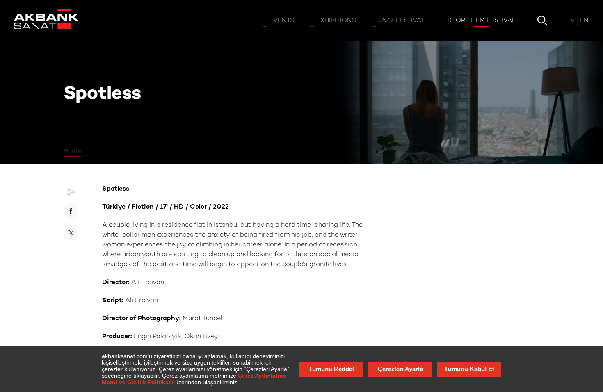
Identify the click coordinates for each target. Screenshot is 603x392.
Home (72, 151)
